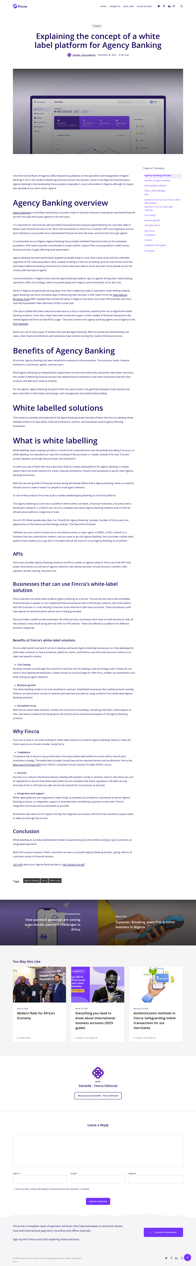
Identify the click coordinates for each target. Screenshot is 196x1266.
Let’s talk (18, 864)
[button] (163, 1232)
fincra (44, 880)
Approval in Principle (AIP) (27, 764)
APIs (146, 194)
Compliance (149, 235)
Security (148, 240)
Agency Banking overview (157, 175)
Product (97, 26)
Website (132, 1173)
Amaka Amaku (25, 1038)
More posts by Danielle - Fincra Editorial (98, 1095)
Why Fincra (149, 231)
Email (74, 1173)
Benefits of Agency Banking (157, 180)
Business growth (152, 220)
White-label (55, 880)
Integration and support (155, 245)
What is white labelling (154, 190)
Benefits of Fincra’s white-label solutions (158, 208)
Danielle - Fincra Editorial (83, 54)
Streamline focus (152, 225)
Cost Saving (149, 215)
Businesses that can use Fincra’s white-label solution (162, 201)
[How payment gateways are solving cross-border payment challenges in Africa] (49, 922)
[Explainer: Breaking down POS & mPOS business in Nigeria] (147, 922)
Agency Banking (21, 212)
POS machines (20, 323)
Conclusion (149, 250)
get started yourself (74, 864)
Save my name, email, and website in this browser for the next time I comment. (53, 1189)
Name (16, 1173)
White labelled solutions (155, 185)
